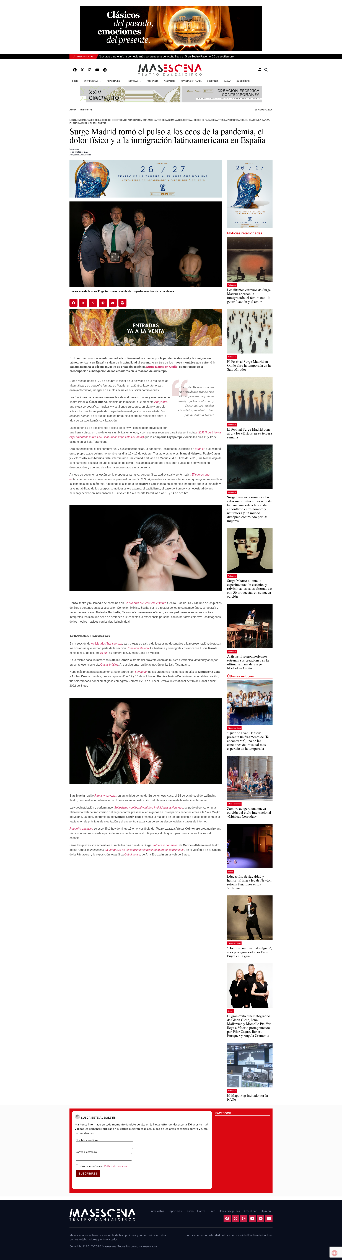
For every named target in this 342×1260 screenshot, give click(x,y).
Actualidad (232, 285)
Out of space (132, 854)
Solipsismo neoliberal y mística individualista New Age (148, 807)
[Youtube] (97, 70)
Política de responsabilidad (202, 1235)
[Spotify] (104, 70)
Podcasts (153, 81)
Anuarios (169, 81)
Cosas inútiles (109, 664)
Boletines (213, 81)
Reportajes (113, 81)
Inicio (75, 81)
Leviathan (141, 671)
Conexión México (138, 648)
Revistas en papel (191, 81)
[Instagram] (89, 70)
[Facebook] (74, 70)
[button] (266, 70)
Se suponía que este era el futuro (145, 603)
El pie (104, 652)
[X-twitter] (82, 70)
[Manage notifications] (334, 1253)
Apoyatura (160, 401)
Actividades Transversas (106, 643)
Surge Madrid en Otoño (162, 366)
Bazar (227, 81)
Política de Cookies (260, 1235)
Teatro (230, 872)
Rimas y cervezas (105, 795)
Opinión (266, 1211)
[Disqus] (145, 922)
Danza (201, 1211)
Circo (212, 1211)
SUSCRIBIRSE (88, 1174)
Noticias (133, 81)
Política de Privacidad (234, 1235)
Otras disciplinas (234, 728)
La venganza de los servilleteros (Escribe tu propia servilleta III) (144, 849)
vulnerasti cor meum (165, 845)
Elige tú (199, 448)
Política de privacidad (116, 1166)
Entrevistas (91, 81)
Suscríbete (243, 81)
